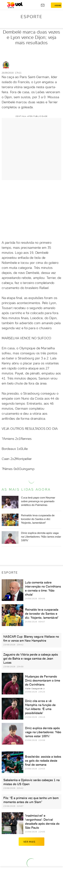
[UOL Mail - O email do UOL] (43, 5)
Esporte (32, 16)
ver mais (29, 841)
